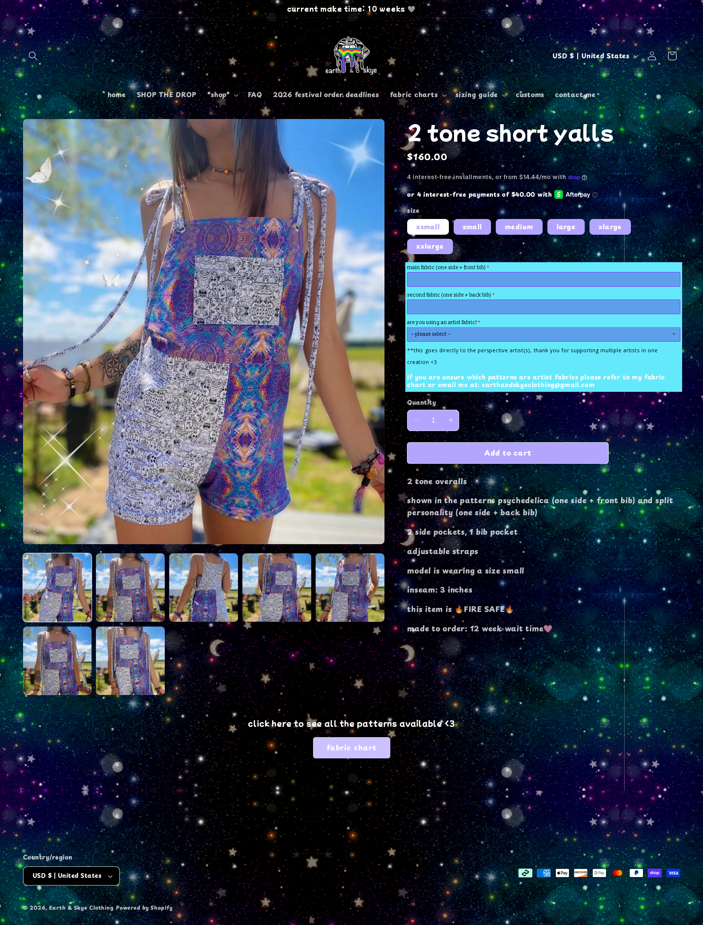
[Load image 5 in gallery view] (350, 587)
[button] (33, 56)
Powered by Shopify (144, 908)
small (472, 226)
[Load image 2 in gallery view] (130, 587)
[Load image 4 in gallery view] (276, 587)
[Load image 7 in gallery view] (130, 661)
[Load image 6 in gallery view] (57, 661)
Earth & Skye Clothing (81, 908)
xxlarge (430, 246)
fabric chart (351, 747)
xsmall (428, 226)
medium (519, 226)
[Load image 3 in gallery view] (203, 587)
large (566, 226)
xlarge (610, 226)
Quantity (421, 402)
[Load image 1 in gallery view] (57, 587)
